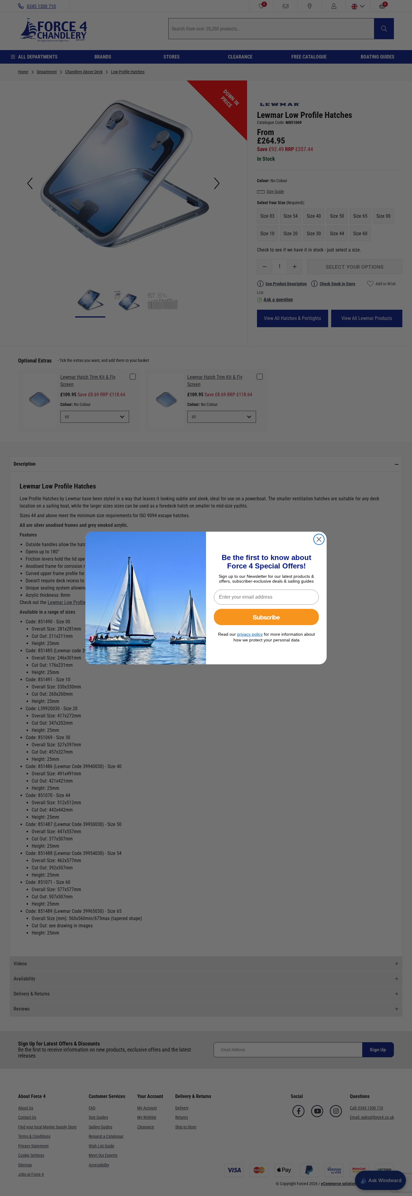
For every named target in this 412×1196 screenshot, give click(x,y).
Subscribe (266, 617)
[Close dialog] (319, 539)
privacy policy (250, 634)
